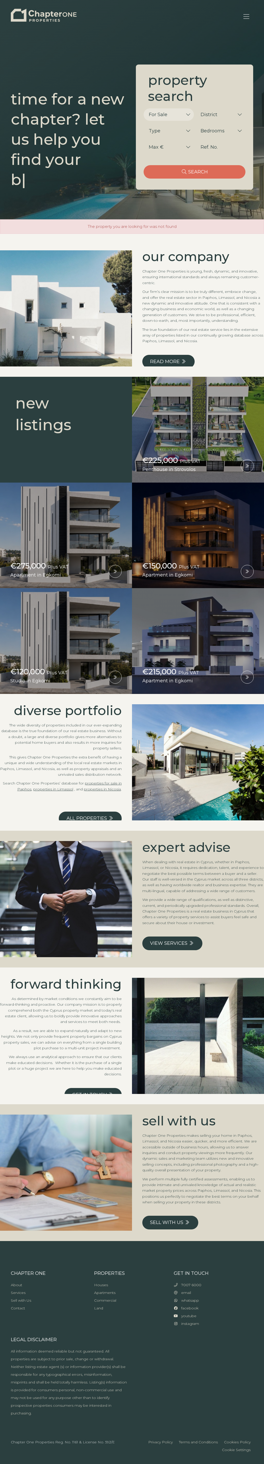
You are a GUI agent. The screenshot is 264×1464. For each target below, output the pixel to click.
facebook (188, 1308)
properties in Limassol (53, 789)
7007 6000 (189, 1285)
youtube (187, 1316)
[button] (169, 114)
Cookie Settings (236, 1449)
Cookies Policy (237, 1442)
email (184, 1292)
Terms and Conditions (198, 1442)
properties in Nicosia (102, 789)
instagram (188, 1323)
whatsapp (188, 1300)
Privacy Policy (160, 1442)
